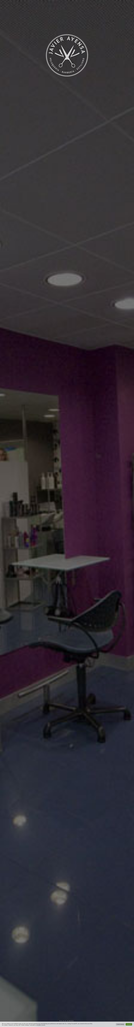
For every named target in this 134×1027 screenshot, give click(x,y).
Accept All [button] (129, 1024)
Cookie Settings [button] (120, 1024)
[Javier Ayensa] (67, 76)
